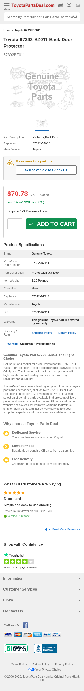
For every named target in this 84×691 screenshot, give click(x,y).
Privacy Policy (64, 664)
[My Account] (69, 5)
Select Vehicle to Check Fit (46, 170)
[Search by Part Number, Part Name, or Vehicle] (75, 17)
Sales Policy (19, 664)
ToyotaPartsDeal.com (17, 386)
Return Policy (67, 333)
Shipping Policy (42, 333)
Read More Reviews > (66, 529)
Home (7, 30)
